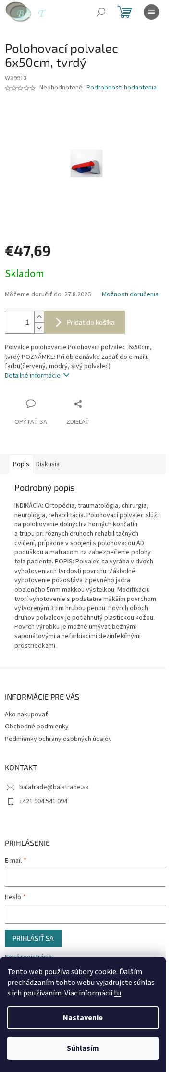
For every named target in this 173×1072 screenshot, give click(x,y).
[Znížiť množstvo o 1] (39, 327)
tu (117, 993)
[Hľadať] (101, 12)
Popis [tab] (21, 464)
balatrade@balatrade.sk (54, 787)
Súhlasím (83, 1048)
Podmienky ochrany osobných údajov (58, 739)
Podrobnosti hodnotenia (121, 87)
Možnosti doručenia (130, 294)
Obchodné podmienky (37, 726)
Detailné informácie (33, 376)
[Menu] (151, 12)
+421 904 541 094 (43, 801)
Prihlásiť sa (33, 938)
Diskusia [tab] (48, 464)
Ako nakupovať (26, 714)
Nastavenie (83, 1017)
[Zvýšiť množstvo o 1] (39, 316)
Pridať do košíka (91, 322)
